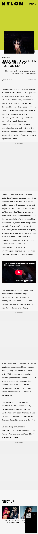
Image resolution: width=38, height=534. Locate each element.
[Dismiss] (34, 514)
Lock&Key (6, 297)
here (16, 437)
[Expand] (27, 514)
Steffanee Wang (7, 80)
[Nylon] (12, 3)
